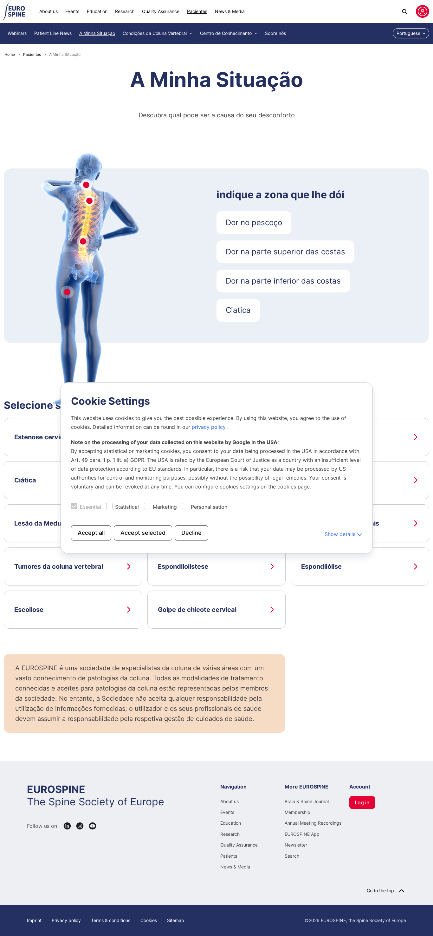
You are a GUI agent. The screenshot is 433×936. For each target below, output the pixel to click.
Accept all (91, 533)
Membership (297, 812)
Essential (90, 507)
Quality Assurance (160, 11)
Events (72, 11)
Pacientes (197, 11)
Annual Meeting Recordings (313, 823)
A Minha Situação (97, 33)
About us (48, 11)
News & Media (230, 11)
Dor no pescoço (254, 222)
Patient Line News (53, 33)
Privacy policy (66, 920)
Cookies (148, 920)
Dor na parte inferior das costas (283, 280)
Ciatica (238, 310)
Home (9, 54)
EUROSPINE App (302, 834)
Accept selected (142, 533)
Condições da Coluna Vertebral (155, 33)
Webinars (17, 33)
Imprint (34, 920)
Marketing (165, 507)
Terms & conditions (110, 920)
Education (97, 11)
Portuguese (408, 33)
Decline (191, 533)
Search (292, 856)
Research (124, 11)
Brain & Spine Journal (307, 801)
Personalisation (209, 507)
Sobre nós (275, 33)
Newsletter (296, 845)
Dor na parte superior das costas (285, 251)
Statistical (127, 507)
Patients (228, 856)
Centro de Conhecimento (226, 33)
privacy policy (209, 427)
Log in (362, 802)
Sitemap (175, 920)
